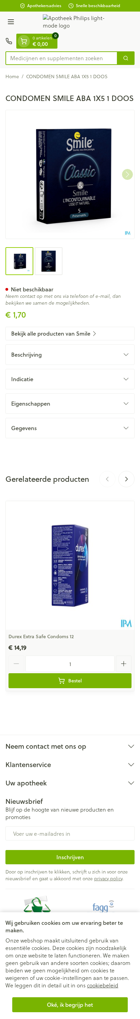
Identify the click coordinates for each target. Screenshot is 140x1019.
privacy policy (108, 878)
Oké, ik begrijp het (70, 1004)
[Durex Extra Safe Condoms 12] (70, 565)
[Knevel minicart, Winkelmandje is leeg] (24, 41)
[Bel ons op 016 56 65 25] (8, 41)
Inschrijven (70, 857)
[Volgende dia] (126, 479)
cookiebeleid (102, 985)
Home (12, 76)
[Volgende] (127, 174)
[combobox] (61, 58)
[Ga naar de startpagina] (77, 22)
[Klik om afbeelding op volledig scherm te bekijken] (70, 174)
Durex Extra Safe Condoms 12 (41, 636)
